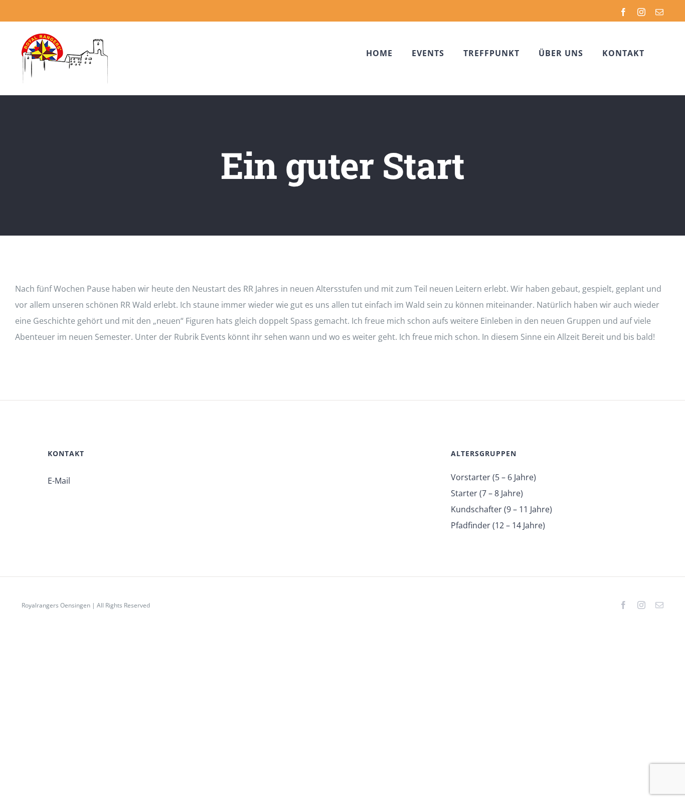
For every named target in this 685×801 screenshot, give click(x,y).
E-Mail (59, 480)
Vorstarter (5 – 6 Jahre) (493, 477)
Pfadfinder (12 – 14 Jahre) (498, 525)
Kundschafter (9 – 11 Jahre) (501, 509)
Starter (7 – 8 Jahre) (487, 493)
